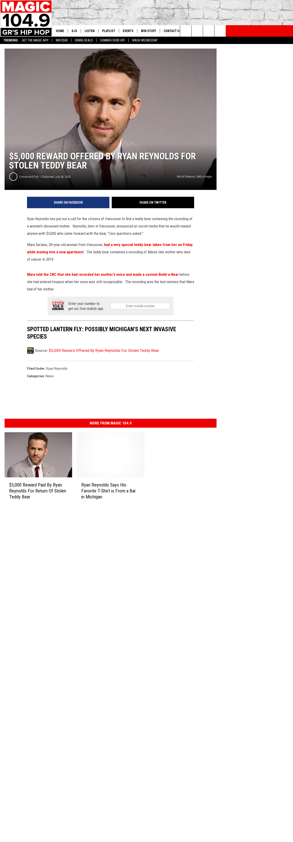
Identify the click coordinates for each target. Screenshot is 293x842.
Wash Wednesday (144, 40)
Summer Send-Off (112, 40)
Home (60, 31)
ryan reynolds (57, 368)
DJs (74, 31)
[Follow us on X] (220, 31)
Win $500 (62, 40)
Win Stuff (148, 31)
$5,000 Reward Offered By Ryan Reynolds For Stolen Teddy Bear (104, 350)
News (50, 376)
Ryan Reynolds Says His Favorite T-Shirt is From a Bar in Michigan (108, 491)
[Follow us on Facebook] (208, 31)
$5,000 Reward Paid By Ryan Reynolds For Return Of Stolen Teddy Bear (37, 491)
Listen (90, 31)
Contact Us (172, 31)
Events (128, 31)
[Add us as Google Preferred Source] (197, 31)
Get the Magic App (35, 40)
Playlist (108, 31)
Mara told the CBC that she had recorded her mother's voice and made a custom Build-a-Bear (103, 274)
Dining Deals (84, 40)
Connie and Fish (29, 176)
